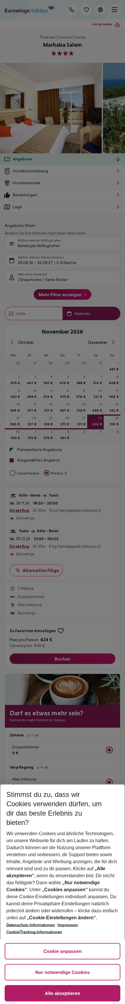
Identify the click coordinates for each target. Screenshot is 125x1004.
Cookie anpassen (62, 951)
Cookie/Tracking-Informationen (34, 932)
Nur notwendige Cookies (62, 972)
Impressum (68, 925)
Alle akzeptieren (62, 993)
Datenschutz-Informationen (30, 925)
